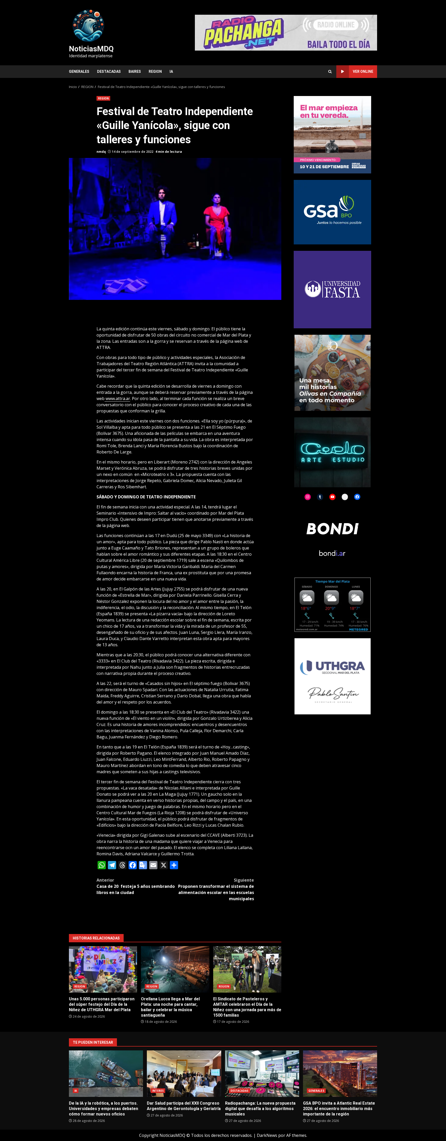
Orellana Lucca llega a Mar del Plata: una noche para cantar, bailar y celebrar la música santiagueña (175, 969)
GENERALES (79, 71)
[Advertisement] (286, 32)
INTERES (158, 1090)
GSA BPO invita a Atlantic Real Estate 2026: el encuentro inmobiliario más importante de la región (340, 1073)
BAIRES (135, 71)
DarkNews (267, 1135)
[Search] (330, 72)
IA (171, 71)
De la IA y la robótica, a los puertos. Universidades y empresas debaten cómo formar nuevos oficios (106, 1073)
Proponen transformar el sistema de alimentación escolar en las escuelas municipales (216, 889)
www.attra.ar (117, 398)
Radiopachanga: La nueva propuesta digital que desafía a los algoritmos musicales (262, 1073)
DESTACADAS (109, 71)
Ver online (363, 71)
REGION (155, 71)
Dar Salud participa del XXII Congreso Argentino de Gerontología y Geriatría (184, 1073)
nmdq (101, 151)
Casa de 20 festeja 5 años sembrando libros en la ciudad (136, 886)
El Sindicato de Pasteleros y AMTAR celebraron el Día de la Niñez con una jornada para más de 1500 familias (247, 969)
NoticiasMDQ (91, 48)
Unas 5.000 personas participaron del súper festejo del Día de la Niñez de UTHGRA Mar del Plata (103, 969)
